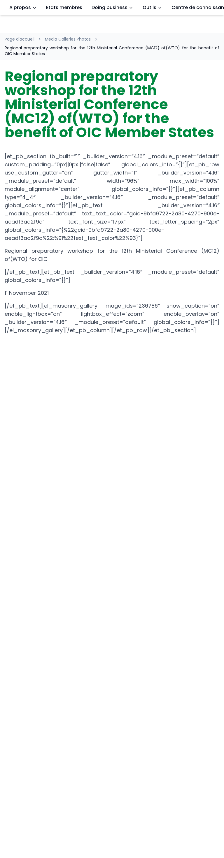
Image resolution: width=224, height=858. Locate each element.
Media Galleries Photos (68, 39)
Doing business (109, 7)
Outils (149, 7)
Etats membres (64, 7)
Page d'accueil (19, 39)
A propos (20, 7)
